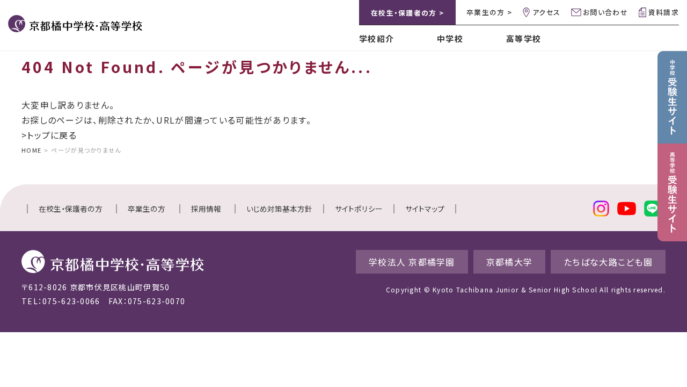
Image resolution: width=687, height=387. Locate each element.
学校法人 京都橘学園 (412, 261)
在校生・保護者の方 (71, 208)
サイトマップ (424, 208)
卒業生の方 (146, 208)
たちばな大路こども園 (608, 261)
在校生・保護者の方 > (407, 13)
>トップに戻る (49, 134)
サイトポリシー (359, 208)
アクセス (546, 12)
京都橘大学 (509, 261)
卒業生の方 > (489, 12)
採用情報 (206, 208)
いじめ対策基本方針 (279, 208)
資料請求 (663, 12)
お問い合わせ (605, 12)
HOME (31, 150)
